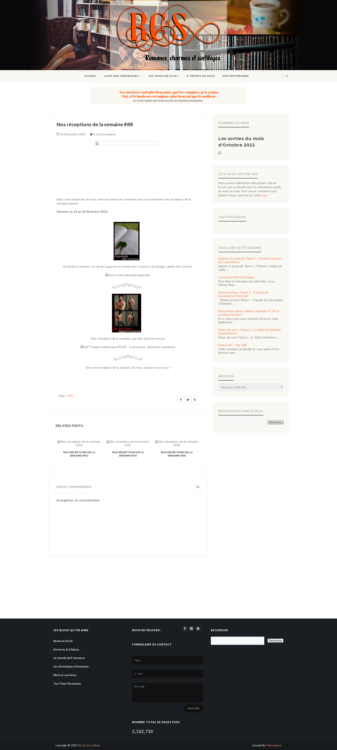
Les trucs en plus (162, 76)
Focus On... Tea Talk (232, 345)
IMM (70, 395)
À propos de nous (201, 76)
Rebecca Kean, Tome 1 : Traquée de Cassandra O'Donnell (243, 294)
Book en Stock (63, 640)
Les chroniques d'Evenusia (71, 666)
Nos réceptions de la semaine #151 (128, 454)
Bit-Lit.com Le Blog (89, 745)
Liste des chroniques (121, 76)
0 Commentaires (105, 134)
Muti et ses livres (65, 675)
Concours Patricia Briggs (236, 277)
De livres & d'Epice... (66, 649)
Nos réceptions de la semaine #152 (79, 454)
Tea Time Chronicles (67, 683)
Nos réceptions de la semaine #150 (177, 454)
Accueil (90, 76)
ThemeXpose (274, 745)
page (264, 195)
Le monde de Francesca (69, 657)
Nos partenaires (236, 76)
